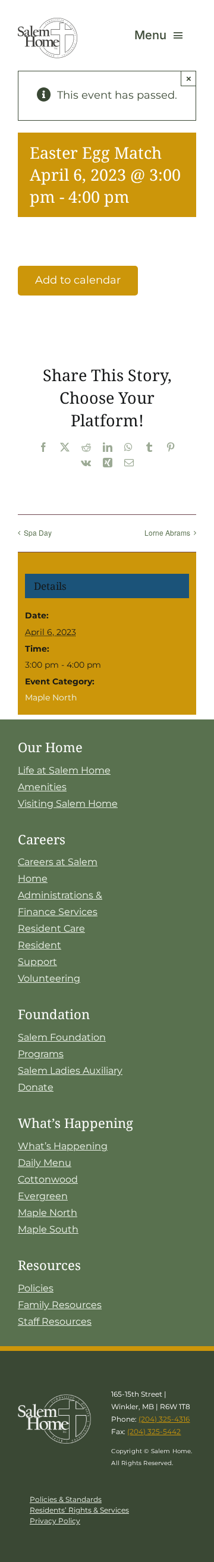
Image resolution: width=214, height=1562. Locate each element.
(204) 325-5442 (154, 1431)
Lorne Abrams (167, 532)
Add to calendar (78, 280)
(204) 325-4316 (164, 1419)
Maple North (51, 697)
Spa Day (38, 532)
